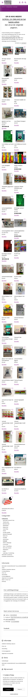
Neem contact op (6, 579)
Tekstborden (6, 522)
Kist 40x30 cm (17, 467)
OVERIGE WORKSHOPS (8, 556)
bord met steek (5, 317)
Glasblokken (6, 525)
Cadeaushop (9, 7)
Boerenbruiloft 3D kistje (20, 58)
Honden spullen (6, 532)
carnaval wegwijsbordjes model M (7, 423)
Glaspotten (5, 527)
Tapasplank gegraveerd (7, 186)
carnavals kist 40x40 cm (20, 489)
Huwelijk (5, 537)
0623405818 (13, 615)
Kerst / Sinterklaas (7, 546)
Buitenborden (6, 523)
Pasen (4, 551)
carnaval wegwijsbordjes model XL (7, 446)
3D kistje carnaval (6, 58)
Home (3, 7)
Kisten (4, 530)
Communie (5, 544)
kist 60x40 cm (5, 489)
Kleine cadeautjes (7, 542)
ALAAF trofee (17, 276)
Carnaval (15, 7)
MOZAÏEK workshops (7, 554)
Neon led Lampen (7, 547)
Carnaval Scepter (18, 380)
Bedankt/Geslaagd (7, 534)
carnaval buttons (18, 78)
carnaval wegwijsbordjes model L (19, 423)
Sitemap (4, 581)
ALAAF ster (17, 253)
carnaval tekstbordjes (7, 276)
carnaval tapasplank (19, 400)
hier (11, 684)
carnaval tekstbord (18, 317)
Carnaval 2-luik (17, 337)
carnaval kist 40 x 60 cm (8, 508)
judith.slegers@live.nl (10, 619)
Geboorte (5, 535)
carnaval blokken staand (8, 380)
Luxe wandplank (6, 165)
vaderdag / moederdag (8, 553)
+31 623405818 (15, 621)
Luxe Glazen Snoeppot (19, 121)
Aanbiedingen (5, 660)
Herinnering (5, 539)
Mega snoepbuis (18, 165)
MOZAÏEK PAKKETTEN (8, 520)
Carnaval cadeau (6, 99)
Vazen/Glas (5, 529)
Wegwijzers (5, 549)
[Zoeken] (25, 2)
